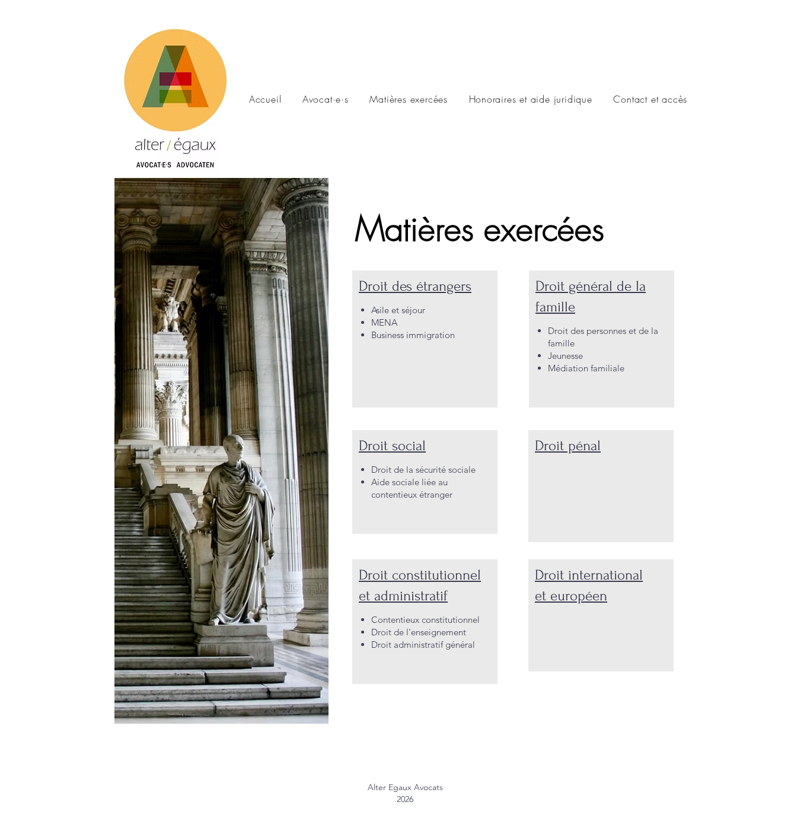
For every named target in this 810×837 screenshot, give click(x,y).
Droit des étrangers (415, 286)
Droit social (392, 446)
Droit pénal (568, 446)
